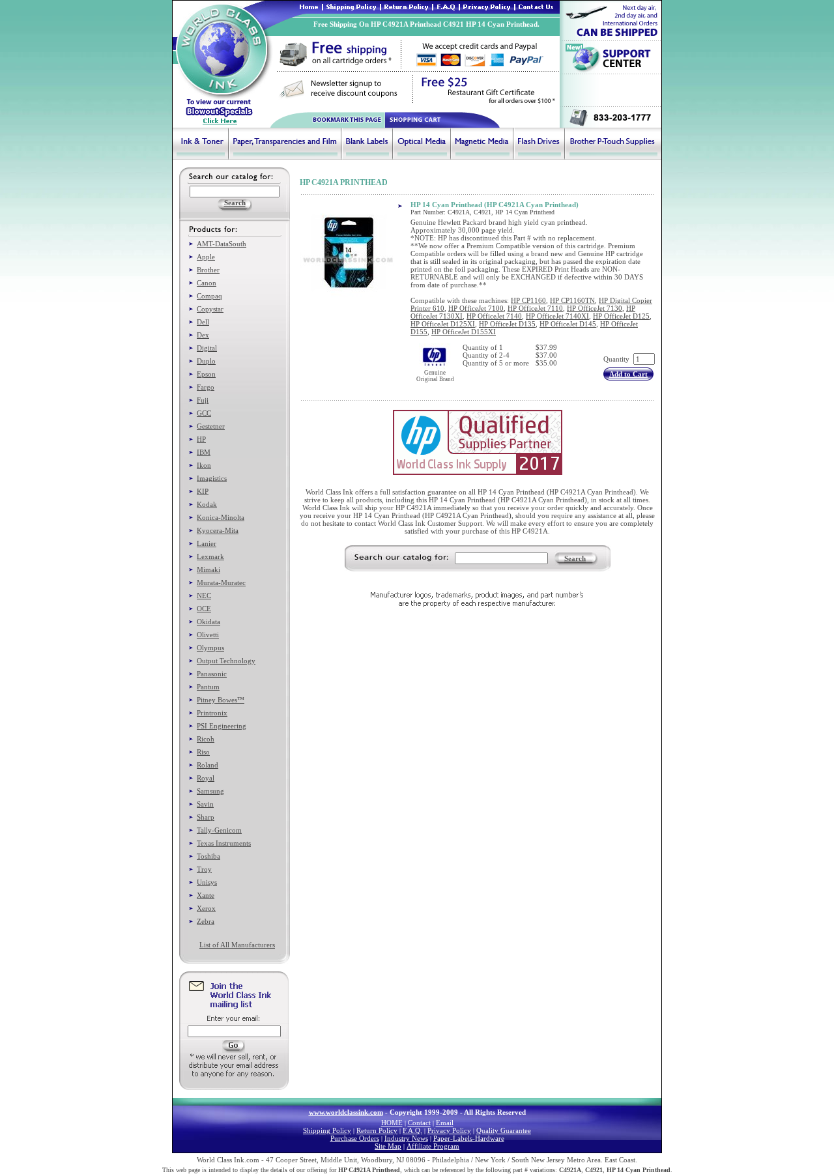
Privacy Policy (449, 1130)
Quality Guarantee (503, 1130)
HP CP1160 (528, 300)
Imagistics (212, 478)
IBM (203, 452)
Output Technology (226, 661)
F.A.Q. (412, 1130)
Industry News (406, 1138)
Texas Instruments (224, 843)
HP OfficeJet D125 (621, 316)
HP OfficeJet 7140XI (557, 316)
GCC (204, 413)
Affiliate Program (433, 1146)
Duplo (206, 361)
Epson (206, 374)
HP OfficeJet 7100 (476, 308)
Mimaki (208, 569)
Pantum (208, 687)
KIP (202, 491)
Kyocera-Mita (217, 530)
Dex (203, 335)
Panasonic (212, 674)
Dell (203, 322)
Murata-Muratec (221, 582)
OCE (204, 608)
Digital (207, 348)
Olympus (210, 648)
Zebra (205, 921)
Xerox (206, 908)
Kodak (207, 504)
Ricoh (205, 739)
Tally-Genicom (219, 830)
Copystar (210, 309)
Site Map (388, 1146)
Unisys (207, 882)
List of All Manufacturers (237, 945)
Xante (205, 895)
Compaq (209, 296)
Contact (419, 1122)
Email (444, 1122)
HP (201, 439)
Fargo (205, 387)
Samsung (210, 791)
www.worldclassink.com (346, 1112)
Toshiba (208, 856)
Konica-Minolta (220, 517)
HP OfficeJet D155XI (463, 332)
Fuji (202, 400)
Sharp (205, 817)
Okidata (208, 621)
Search (575, 558)
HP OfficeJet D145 (567, 324)
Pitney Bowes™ (220, 700)
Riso (203, 752)
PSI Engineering (221, 726)
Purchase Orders (354, 1138)
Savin (205, 804)
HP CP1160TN (572, 300)
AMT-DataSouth (221, 244)
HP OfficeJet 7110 (535, 308)
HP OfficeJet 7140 (494, 316)
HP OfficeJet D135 (507, 324)
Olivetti (208, 634)
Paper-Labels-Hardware (468, 1138)
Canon (206, 283)
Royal (205, 778)
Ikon (204, 465)
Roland (207, 765)
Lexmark (210, 556)
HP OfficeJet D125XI (442, 324)
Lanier (206, 543)
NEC (204, 595)
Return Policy (376, 1130)
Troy (204, 869)
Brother (208, 270)
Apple (206, 257)
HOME (392, 1122)
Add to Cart (628, 374)
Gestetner (211, 426)
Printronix (212, 713)
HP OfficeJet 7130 (594, 308)
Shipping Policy (327, 1130)
